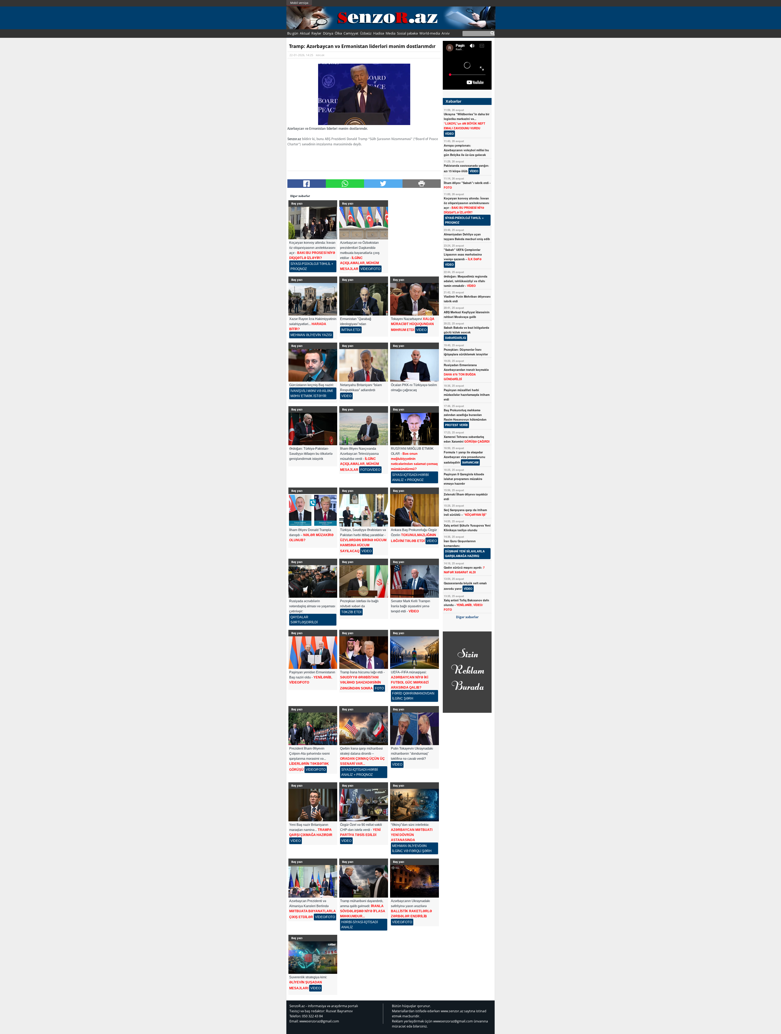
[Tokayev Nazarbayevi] (414, 299)
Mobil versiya (299, 3)
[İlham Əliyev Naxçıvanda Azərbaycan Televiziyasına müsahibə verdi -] (363, 429)
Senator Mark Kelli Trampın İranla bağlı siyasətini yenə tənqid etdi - (410, 606)
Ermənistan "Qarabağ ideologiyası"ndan (355, 324)
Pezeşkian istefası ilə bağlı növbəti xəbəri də (359, 606)
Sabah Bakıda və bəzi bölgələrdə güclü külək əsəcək (466, 332)
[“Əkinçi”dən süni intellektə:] (414, 805)
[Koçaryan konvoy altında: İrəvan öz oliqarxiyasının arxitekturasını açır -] (312, 223)
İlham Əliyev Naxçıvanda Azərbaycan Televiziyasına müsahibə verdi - (360, 459)
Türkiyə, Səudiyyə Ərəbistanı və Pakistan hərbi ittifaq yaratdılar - (363, 540)
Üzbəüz (366, 33)
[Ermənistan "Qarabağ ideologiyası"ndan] (363, 299)
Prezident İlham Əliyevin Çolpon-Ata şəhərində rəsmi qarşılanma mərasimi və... (309, 759)
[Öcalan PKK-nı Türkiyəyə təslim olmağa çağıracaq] (414, 365)
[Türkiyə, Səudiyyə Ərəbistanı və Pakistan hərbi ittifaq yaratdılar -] (363, 510)
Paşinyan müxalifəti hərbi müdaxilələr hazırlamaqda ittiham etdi (467, 394)
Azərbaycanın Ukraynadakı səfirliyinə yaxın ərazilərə (411, 911)
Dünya (328, 33)
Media (390, 33)
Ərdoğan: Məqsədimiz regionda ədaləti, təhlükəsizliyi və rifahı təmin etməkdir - (465, 281)
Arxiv (446, 33)
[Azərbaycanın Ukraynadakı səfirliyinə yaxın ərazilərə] (414, 881)
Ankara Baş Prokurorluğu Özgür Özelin (414, 535)
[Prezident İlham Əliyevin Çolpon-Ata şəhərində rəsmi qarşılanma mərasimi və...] (312, 729)
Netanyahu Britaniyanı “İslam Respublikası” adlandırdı (361, 390)
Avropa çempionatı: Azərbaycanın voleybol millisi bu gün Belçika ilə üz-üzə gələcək (466, 150)
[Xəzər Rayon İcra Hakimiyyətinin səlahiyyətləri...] (312, 299)
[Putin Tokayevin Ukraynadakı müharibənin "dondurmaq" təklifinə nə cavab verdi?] (414, 729)
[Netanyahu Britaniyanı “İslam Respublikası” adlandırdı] (363, 365)
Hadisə (378, 33)
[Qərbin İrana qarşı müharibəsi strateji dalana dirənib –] (363, 729)
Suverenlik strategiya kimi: (308, 982)
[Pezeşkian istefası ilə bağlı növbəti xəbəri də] (363, 581)
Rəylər (316, 33)
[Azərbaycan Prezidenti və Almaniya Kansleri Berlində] (312, 881)
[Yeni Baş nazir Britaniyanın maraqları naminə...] (312, 805)
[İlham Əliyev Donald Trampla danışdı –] (312, 510)
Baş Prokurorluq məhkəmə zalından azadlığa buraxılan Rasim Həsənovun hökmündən (465, 417)
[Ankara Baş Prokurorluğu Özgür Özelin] (414, 510)
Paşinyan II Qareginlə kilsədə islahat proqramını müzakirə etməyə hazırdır (464, 478)
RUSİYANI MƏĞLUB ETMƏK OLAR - (414, 464)
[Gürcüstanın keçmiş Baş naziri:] (312, 365)
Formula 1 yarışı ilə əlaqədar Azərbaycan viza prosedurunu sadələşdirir (464, 457)
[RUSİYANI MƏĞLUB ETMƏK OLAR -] (414, 429)
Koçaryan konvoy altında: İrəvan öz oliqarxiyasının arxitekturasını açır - (466, 210)
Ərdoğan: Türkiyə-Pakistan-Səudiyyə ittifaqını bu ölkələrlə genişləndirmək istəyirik (311, 453)
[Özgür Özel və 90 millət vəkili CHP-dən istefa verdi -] (363, 805)
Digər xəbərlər (467, 617)
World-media (429, 33)
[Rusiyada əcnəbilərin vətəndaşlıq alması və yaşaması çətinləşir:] (312, 581)
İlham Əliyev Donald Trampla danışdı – (311, 535)
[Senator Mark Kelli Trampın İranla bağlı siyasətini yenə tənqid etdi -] (414, 581)
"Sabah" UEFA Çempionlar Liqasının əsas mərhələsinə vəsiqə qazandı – (463, 257)
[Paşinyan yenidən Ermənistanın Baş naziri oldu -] (312, 652)
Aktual (305, 33)
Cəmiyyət (351, 33)
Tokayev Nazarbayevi (412, 324)
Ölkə (338, 33)
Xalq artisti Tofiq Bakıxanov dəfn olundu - (466, 605)
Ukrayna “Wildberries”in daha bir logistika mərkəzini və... (466, 124)
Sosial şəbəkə (407, 33)
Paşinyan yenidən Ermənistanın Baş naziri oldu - (312, 677)
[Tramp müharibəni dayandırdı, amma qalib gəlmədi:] (363, 881)
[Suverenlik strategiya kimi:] (312, 957)
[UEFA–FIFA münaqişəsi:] (414, 652)
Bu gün (292, 33)
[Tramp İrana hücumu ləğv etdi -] (363, 652)
